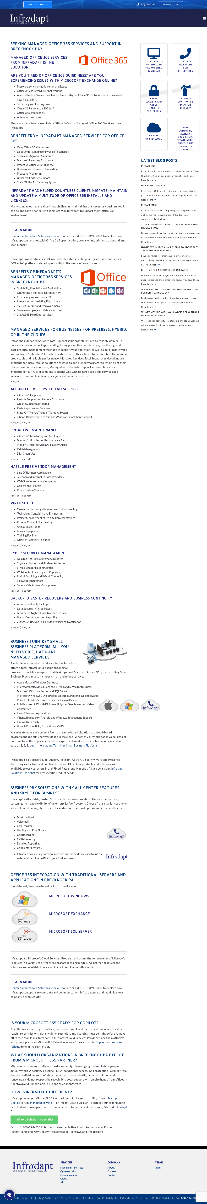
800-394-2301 (190, 1197)
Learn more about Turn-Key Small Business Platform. (64, 745)
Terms (158, 1167)
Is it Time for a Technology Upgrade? (164, 270)
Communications (69, 1174)
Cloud (63, 1178)
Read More (147, 180)
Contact (112, 1174)
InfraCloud (148, 166)
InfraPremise (149, 205)
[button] (204, 18)
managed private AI (43, 1102)
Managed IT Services (154, 185)
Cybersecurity (68, 1171)
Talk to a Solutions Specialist (34, 1119)
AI (61, 1182)
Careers (112, 1171)
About (111, 1167)
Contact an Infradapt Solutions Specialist (37, 236)
